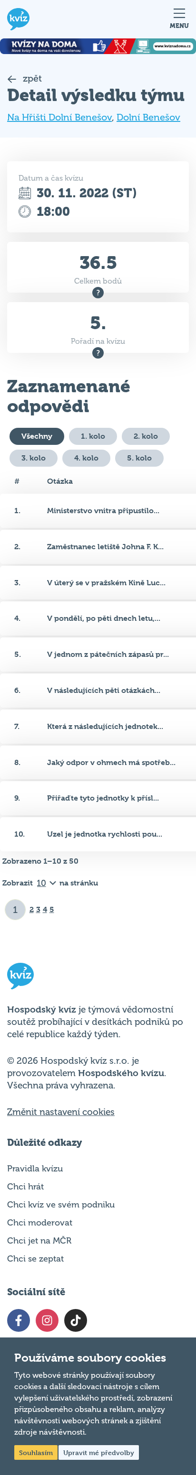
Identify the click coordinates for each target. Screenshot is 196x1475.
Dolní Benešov (148, 117)
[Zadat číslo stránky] (15, 909)
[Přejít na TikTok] (75, 1320)
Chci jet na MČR (39, 1240)
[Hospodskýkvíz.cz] (18, 19)
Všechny (36, 436)
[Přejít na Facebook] (18, 1320)
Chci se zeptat (35, 1258)
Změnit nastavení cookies (61, 1112)
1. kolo (93, 436)
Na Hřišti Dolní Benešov (59, 117)
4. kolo (86, 457)
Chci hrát (25, 1186)
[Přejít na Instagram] (47, 1320)
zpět (31, 78)
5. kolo (139, 457)
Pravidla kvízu (35, 1168)
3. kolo (33, 457)
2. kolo (146, 436)
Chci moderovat (39, 1222)
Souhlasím (36, 1452)
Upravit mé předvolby (98, 1452)
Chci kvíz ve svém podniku (61, 1204)
